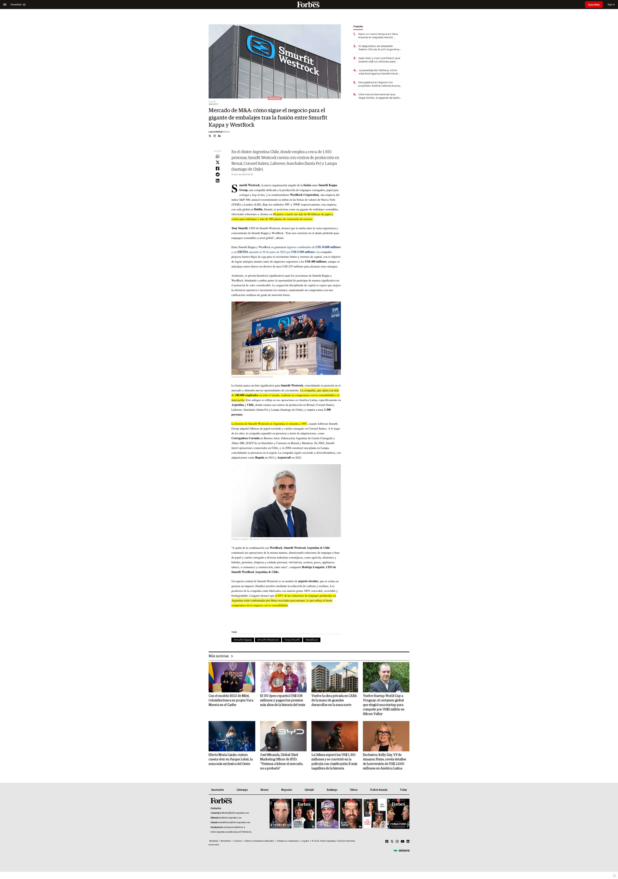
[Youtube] (402, 841)
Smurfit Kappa (243, 639)
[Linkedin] (218, 181)
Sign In (611, 4)
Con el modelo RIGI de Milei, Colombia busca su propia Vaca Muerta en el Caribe (231, 700)
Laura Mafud (215, 132)
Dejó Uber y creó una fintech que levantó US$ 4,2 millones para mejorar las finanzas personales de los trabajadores (379, 60)
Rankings (332, 790)
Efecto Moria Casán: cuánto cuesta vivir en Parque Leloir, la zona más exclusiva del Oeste (231, 759)
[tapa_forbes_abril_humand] (304, 814)
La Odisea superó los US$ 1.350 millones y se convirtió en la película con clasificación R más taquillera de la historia (334, 761)
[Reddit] (218, 175)
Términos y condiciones (288, 841)
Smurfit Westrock (268, 639)
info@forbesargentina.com (230, 818)
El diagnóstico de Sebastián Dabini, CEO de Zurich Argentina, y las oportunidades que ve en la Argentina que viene (380, 47)
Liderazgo (242, 790)
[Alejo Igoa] (327, 814)
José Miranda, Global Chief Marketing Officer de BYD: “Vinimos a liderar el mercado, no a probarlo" (281, 761)
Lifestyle (309, 790)
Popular (358, 26)
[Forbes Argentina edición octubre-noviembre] (374, 814)
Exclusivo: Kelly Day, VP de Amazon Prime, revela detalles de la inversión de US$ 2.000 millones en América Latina (384, 761)
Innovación (217, 790)
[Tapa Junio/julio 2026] (280, 814)
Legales (305, 841)
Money (264, 790)
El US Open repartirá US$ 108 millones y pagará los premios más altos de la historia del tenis (282, 700)
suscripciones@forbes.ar (234, 827)
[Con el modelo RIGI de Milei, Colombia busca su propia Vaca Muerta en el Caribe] (232, 677)
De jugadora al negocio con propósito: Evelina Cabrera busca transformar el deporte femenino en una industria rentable (379, 84)
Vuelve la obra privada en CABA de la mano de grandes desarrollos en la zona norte (334, 700)
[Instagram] (397, 841)
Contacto (238, 841)
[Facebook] (218, 169)
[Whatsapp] (218, 157)
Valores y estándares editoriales (259, 841)
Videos (354, 790)
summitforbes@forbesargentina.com (234, 822)
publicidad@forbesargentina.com (234, 813)
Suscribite (593, 4)
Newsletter (226, 841)
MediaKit (213, 841)
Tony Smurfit (292, 639)
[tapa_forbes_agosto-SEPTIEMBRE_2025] (397, 814)
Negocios (286, 790)
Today (403, 790)
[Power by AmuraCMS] (401, 850)
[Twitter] (218, 163)
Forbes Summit (378, 790)
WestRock (311, 639)
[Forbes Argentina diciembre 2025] (351, 814)
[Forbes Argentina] (309, 4)
